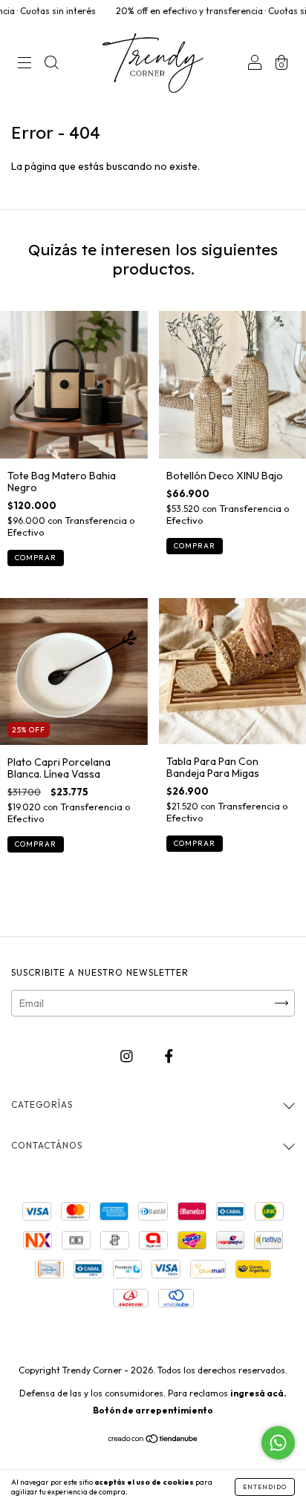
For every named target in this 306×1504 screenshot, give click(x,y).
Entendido (265, 1487)
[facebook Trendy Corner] (168, 1056)
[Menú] (24, 64)
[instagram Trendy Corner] (127, 1056)
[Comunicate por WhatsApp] (278, 1442)
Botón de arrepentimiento (153, 1410)
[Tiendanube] (153, 1440)
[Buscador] (51, 64)
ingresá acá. (258, 1393)
